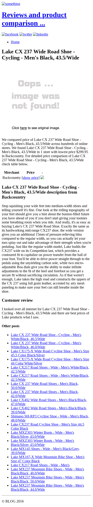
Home (15, 42)
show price (30, 178)
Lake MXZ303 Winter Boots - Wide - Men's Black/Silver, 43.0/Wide (42, 434)
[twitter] (25, 34)
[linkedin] (40, 34)
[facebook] (10, 34)
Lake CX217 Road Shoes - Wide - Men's (40, 465)
